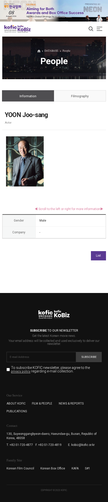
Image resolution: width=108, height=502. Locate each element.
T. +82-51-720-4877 (20, 445)
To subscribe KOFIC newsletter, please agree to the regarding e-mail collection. (50, 369)
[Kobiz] (24, 29)
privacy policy (20, 371)
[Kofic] (10, 29)
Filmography (80, 96)
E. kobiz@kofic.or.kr (81, 445)
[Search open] (91, 29)
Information (28, 96)
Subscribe (88, 357)
